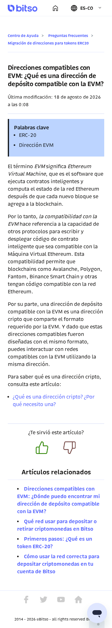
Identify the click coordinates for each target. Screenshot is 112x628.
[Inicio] (55, 8)
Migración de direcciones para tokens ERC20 (48, 43)
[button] (86, 8)
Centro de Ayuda (23, 35)
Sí (42, 447)
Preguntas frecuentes (68, 35)
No (69, 447)
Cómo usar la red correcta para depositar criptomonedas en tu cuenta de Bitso (58, 563)
